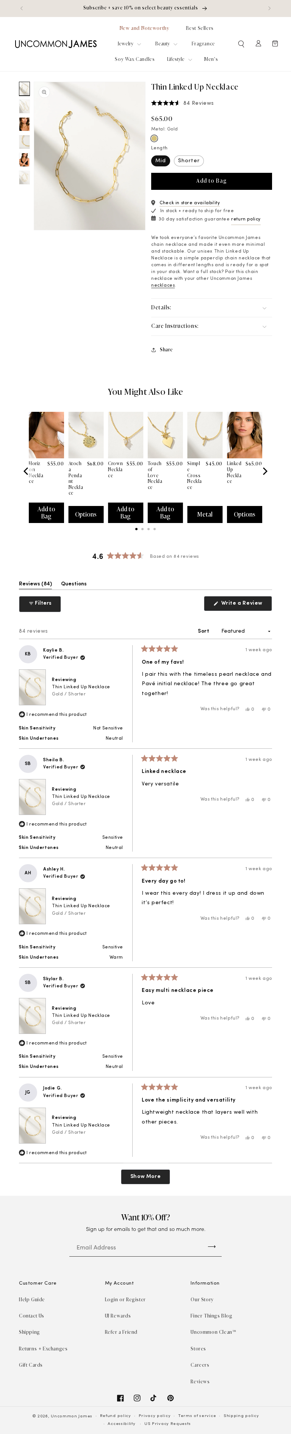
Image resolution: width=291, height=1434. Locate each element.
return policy (246, 219)
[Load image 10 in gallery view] (24, 178)
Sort (204, 631)
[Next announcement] (269, 8)
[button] (241, 44)
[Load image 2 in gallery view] (24, 106)
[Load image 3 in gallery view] (24, 124)
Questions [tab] (74, 585)
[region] (145, 8)
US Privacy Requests (167, 1424)
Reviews (200, 1381)
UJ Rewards (118, 1316)
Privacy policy (155, 1416)
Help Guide (32, 1299)
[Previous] (26, 471)
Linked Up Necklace (234, 472)
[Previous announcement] (21, 8)
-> (212, 1245)
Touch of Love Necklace (155, 475)
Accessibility (121, 1424)
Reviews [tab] (35, 585)
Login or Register (125, 1299)
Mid (160, 161)
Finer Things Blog (211, 1316)
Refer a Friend (121, 1332)
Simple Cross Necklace (194, 475)
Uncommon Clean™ (213, 1332)
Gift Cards (31, 1365)
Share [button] (166, 349)
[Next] (264, 471)
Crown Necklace (115, 469)
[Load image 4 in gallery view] (24, 142)
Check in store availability (190, 203)
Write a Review (246, 605)
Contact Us (31, 1316)
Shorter (189, 161)
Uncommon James (71, 1416)
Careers (200, 1365)
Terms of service (197, 1416)
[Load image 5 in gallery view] (24, 160)
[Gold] (154, 138)
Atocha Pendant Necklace (76, 478)
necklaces (163, 285)
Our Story (202, 1299)
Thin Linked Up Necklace (81, 691)
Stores (198, 1349)
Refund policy (115, 1416)
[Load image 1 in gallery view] (24, 89)
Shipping (29, 1332)
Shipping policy (241, 1416)
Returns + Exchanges (43, 1349)
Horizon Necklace (36, 472)
